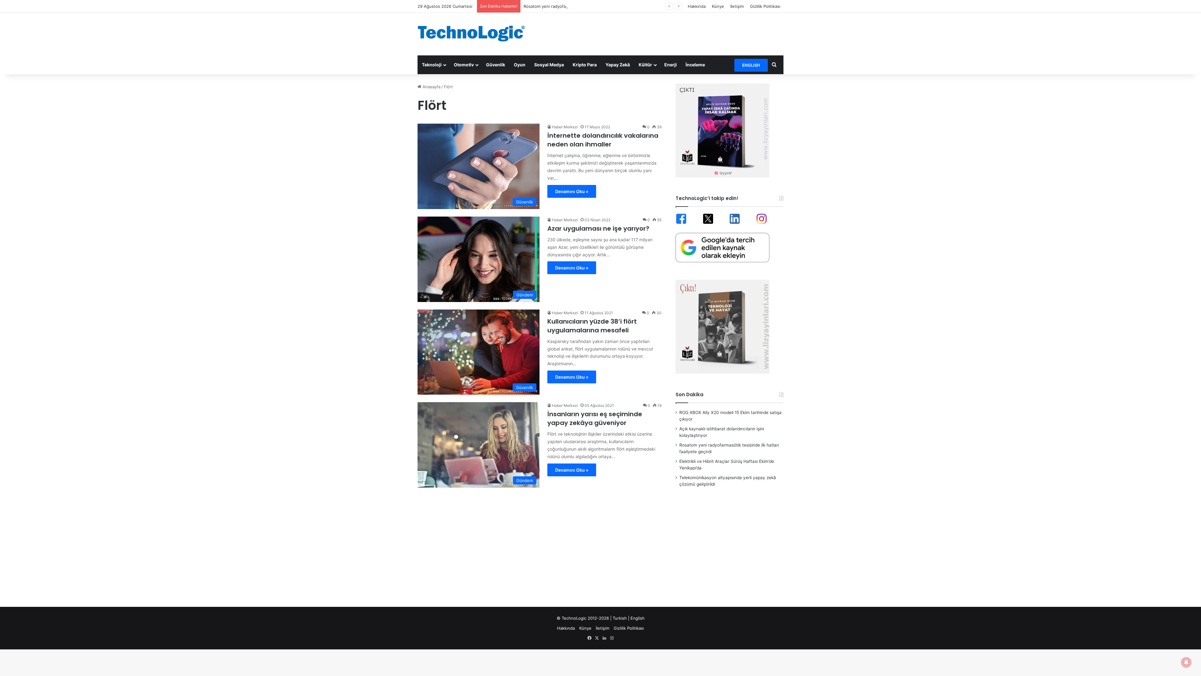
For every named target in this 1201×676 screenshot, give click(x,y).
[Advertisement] (663, 33)
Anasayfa (430, 86)
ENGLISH (751, 65)
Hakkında (697, 6)
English (638, 618)
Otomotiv (464, 64)
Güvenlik (495, 64)
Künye (718, 6)
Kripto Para (585, 64)
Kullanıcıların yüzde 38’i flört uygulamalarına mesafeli (592, 326)
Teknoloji (432, 64)
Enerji (670, 64)
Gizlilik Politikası (765, 6)
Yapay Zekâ (618, 64)
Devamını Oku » (571, 191)
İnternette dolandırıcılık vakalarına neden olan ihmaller (602, 140)
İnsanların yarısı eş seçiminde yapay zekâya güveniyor (594, 418)
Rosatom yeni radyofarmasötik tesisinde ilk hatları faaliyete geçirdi (588, 6)
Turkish (620, 618)
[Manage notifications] (1186, 662)
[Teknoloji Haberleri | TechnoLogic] (475, 33)
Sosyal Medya (549, 64)
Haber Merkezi (565, 127)
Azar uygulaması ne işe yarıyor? (598, 228)
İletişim (737, 6)
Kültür (645, 64)
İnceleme (695, 64)
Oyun (519, 64)
